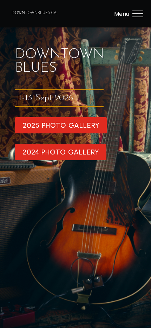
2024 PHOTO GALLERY (60, 152)
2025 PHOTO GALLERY (61, 125)
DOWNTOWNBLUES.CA (34, 13)
